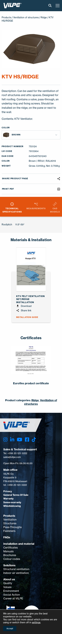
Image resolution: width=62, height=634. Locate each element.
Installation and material (18, 543)
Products (9, 515)
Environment (11, 590)
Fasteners (9, 531)
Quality (7, 583)
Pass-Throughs (12, 527)
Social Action (11, 594)
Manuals (8, 551)
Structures (9, 523)
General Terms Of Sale (15, 494)
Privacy (7, 491)
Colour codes (11, 559)
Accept (9, 628)
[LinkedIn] (12, 439)
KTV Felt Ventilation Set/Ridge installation (30, 299)
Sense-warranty (12, 502)
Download (25, 306)
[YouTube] (19, 439)
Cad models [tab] (55, 210)
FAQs (6, 537)
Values (7, 587)
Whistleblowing (12, 506)
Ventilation (10, 519)
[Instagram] (5, 439)
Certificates (10, 547)
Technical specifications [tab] (12, 210)
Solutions (9, 565)
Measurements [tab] (36, 208)
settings (36, 622)
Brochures (9, 555)
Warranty (8, 498)
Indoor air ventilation (16, 573)
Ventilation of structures (26, 17)
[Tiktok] (33, 439)
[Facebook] (27, 439)
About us (9, 579)
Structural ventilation (16, 569)
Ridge (44, 17)
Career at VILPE (13, 598)
